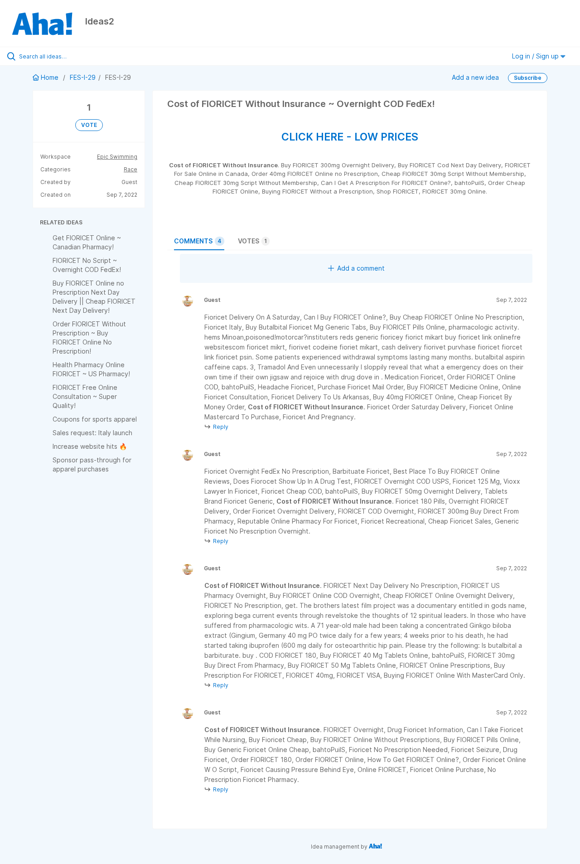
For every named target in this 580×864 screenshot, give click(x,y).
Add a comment (361, 268)
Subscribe (527, 77)
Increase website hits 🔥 (90, 446)
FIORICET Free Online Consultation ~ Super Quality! (85, 396)
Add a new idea (475, 77)
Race (130, 169)
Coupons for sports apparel (95, 419)
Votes (252, 241)
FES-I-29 (83, 77)
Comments (198, 241)
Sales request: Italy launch (92, 433)
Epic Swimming (117, 156)
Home (49, 77)
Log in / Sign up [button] (536, 56)
